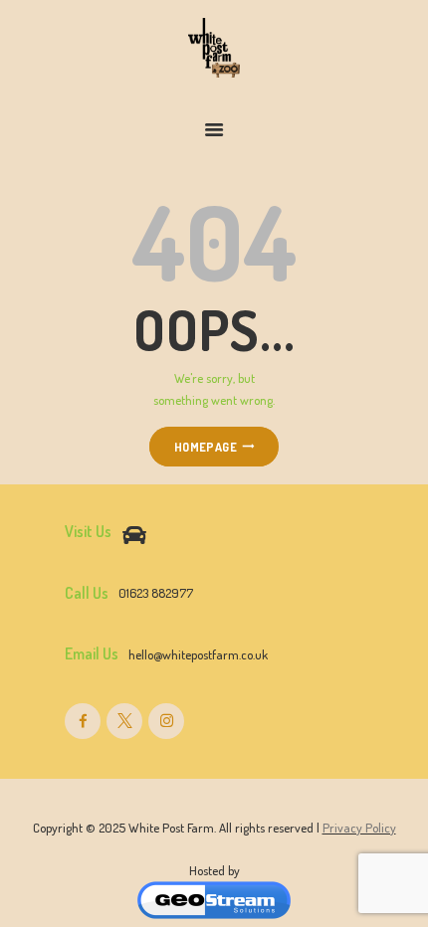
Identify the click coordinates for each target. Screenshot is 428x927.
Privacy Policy (359, 827)
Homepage (205, 447)
